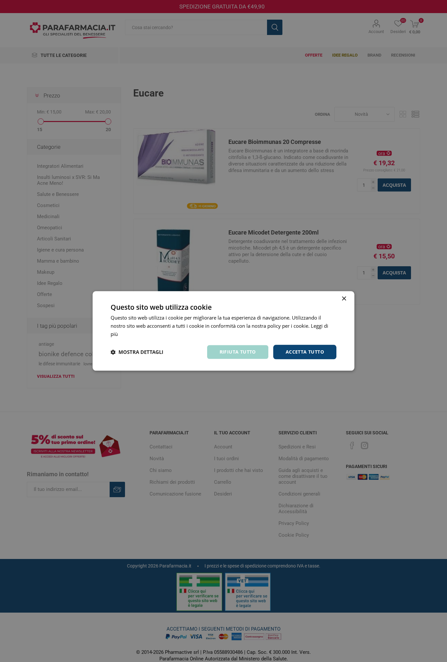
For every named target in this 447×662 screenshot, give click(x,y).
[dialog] (223, 331)
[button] (137, 352)
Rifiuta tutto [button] (238, 352)
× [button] (343, 298)
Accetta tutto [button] (305, 352)
